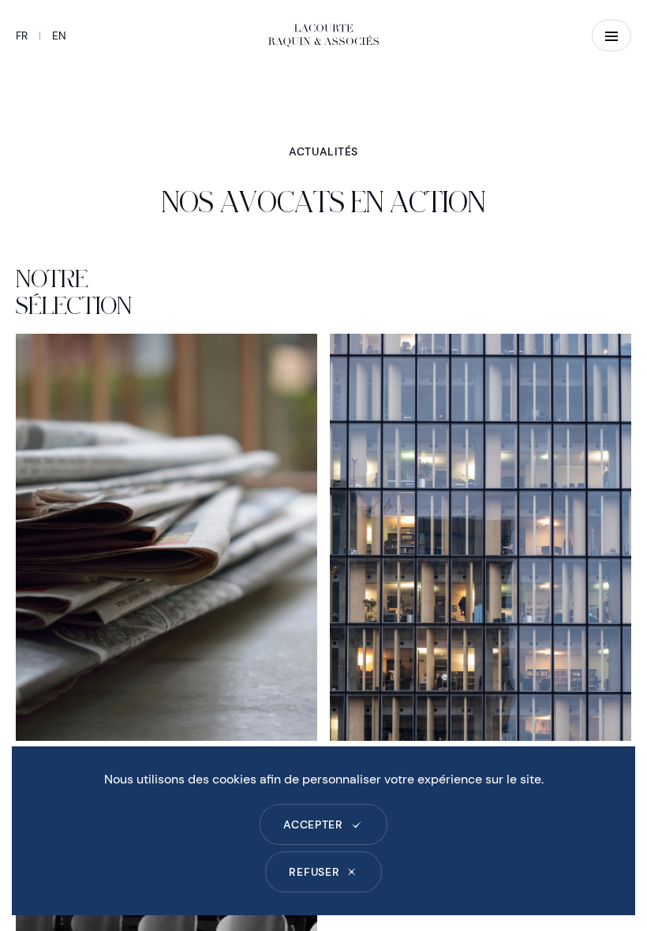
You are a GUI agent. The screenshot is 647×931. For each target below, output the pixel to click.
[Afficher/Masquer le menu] (611, 35)
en (59, 35)
